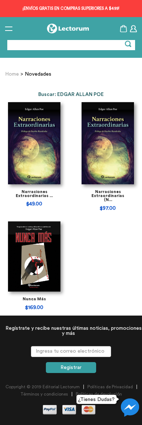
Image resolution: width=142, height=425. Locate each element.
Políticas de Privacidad (110, 387)
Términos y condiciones (44, 394)
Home (12, 74)
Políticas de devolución (99, 394)
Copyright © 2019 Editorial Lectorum (42, 387)
